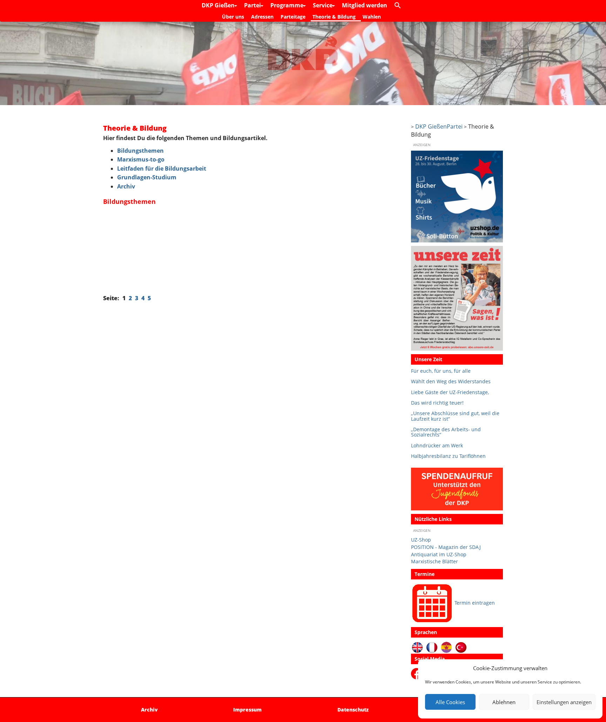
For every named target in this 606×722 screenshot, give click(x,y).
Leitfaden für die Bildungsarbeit (161, 168)
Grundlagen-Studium (146, 177)
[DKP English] (417, 647)
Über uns (233, 16)
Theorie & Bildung (334, 16)
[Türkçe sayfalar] (460, 647)
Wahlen (372, 16)
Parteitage (293, 16)
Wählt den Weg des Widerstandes (451, 381)
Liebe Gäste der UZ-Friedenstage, (450, 392)
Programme (287, 5)
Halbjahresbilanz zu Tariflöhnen (448, 456)
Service (323, 5)
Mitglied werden (364, 5)
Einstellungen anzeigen (564, 702)
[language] (431, 647)
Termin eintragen (474, 602)
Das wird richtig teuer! (437, 402)
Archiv (126, 186)
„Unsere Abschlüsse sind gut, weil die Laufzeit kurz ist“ (455, 416)
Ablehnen (504, 702)
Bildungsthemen (140, 150)
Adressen (262, 16)
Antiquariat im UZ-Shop (438, 554)
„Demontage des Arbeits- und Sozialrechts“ (446, 432)
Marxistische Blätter (434, 561)
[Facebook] (418, 673)
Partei (253, 5)
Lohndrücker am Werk (437, 445)
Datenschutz (353, 709)
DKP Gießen (219, 5)
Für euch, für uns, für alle (441, 370)
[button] (399, 5)
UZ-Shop (421, 539)
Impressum (247, 709)
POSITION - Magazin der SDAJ (446, 547)
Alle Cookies (450, 702)
